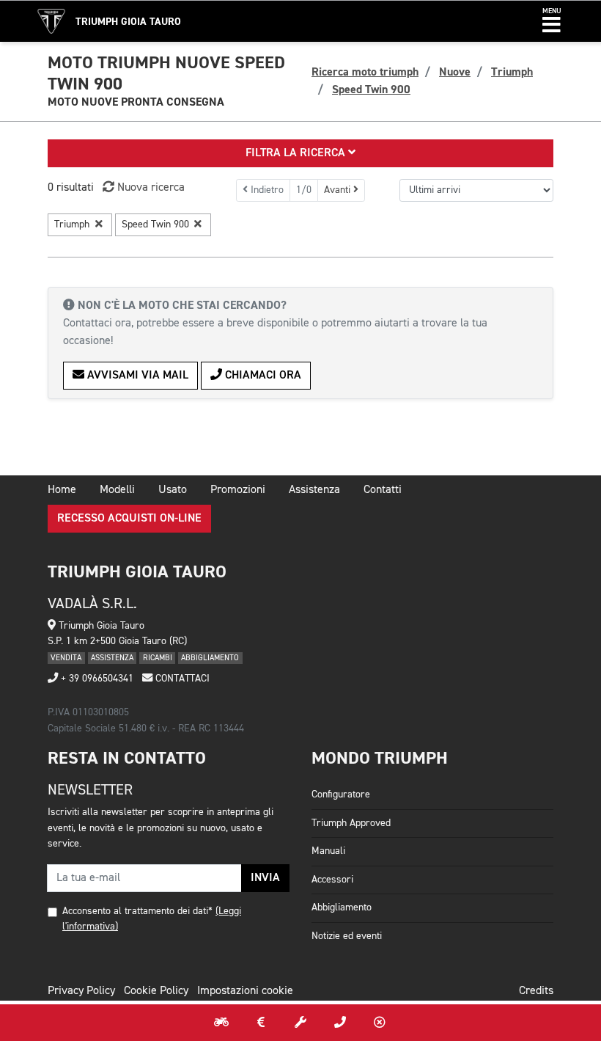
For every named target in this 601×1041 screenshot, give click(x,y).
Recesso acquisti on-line (129, 519)
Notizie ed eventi (346, 936)
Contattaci (181, 678)
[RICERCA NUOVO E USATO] (221, 1022)
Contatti (383, 490)
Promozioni (237, 490)
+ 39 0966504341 (95, 678)
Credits (536, 991)
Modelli (117, 490)
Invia (265, 878)
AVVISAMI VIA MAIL (136, 375)
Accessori (332, 879)
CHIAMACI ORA (261, 375)
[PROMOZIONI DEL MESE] (261, 1022)
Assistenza (314, 490)
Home (62, 490)
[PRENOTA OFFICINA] (300, 1022)
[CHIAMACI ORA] (340, 1022)
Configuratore (340, 794)
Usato (172, 490)
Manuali (328, 851)
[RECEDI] (379, 1022)
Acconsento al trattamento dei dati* (137, 911)
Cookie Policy (156, 991)
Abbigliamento (341, 907)
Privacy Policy (81, 991)
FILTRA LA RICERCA (297, 153)
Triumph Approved (351, 823)
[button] (551, 21)
